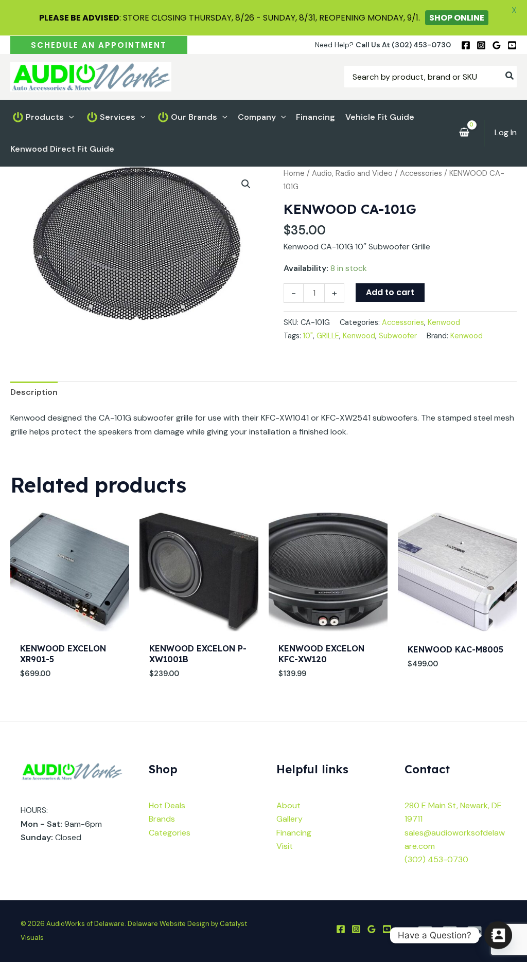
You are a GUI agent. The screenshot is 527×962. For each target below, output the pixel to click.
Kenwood (444, 322)
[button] (98, 45)
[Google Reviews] (496, 45)
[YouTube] (512, 45)
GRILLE (328, 335)
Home (294, 173)
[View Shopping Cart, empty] (463, 133)
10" (308, 335)
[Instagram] (481, 45)
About (288, 805)
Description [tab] (34, 392)
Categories (169, 832)
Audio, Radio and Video (352, 173)
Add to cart (390, 292)
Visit (284, 846)
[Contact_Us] (498, 935)
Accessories (421, 173)
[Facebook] (465, 45)
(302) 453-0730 (436, 859)
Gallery (289, 818)
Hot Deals (167, 805)
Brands (162, 818)
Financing (293, 832)
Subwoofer (398, 335)
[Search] (510, 76)
